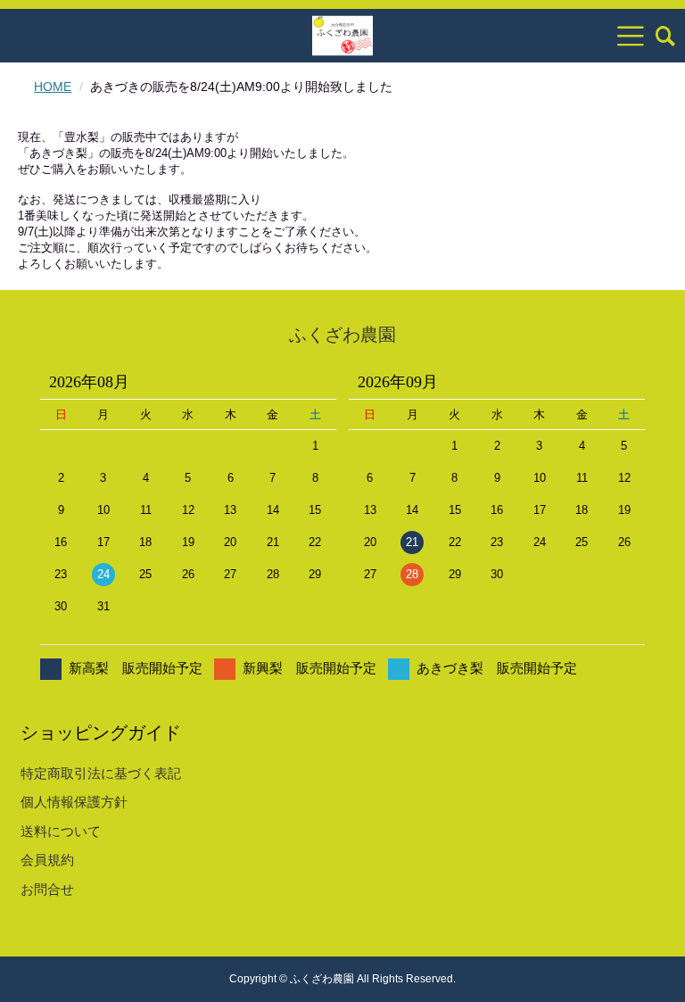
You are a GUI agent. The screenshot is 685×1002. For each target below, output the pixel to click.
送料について (61, 831)
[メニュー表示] (630, 35)
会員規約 (47, 859)
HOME (52, 86)
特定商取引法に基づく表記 (101, 773)
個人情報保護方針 (74, 801)
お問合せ (47, 889)
